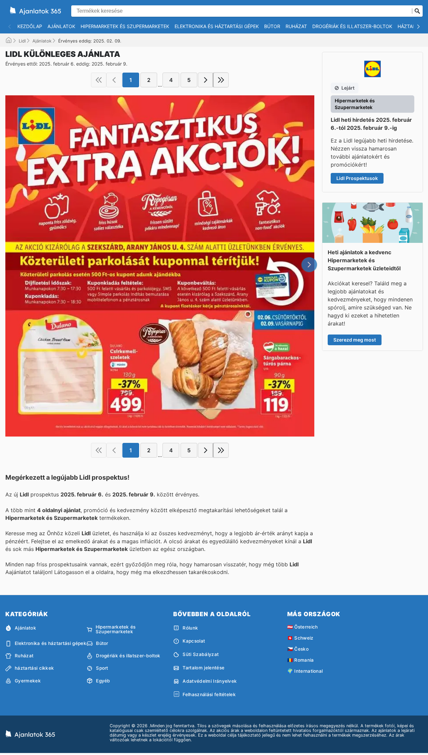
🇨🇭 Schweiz (300, 638)
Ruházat (296, 26)
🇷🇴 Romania (300, 660)
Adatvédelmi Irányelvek (210, 681)
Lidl (22, 40)
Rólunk (190, 628)
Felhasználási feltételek (209, 694)
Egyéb (103, 680)
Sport (102, 668)
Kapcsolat (194, 641)
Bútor (272, 26)
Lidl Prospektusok (357, 178)
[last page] (221, 80)
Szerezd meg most (354, 340)
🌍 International (305, 671)
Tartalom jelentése (203, 667)
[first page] (98, 80)
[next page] (205, 80)
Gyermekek (28, 680)
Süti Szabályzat (201, 654)
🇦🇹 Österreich (302, 627)
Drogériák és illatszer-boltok (352, 26)
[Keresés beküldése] (417, 11)
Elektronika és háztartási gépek (217, 26)
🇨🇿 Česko (298, 649)
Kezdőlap (29, 26)
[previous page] (114, 80)
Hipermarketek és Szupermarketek (125, 26)
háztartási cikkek (34, 668)
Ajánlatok (61, 26)
